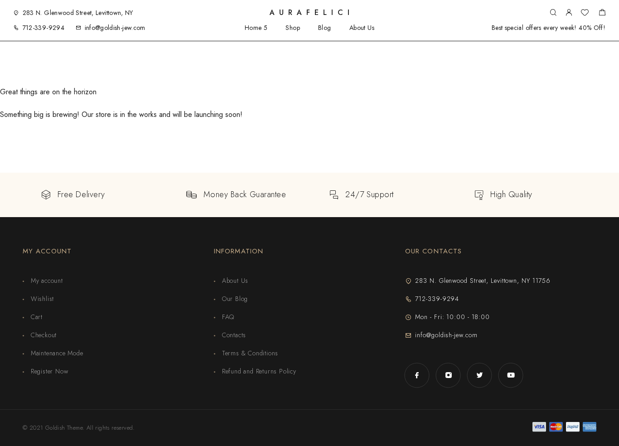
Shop (292, 28)
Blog (324, 28)
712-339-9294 (43, 27)
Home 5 (256, 28)
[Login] (568, 13)
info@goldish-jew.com (115, 27)
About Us (361, 28)
